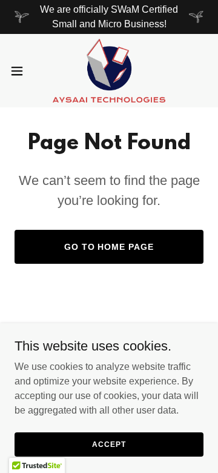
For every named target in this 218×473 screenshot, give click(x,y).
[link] (109, 70)
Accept (108, 444)
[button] (20, 71)
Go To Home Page (109, 247)
